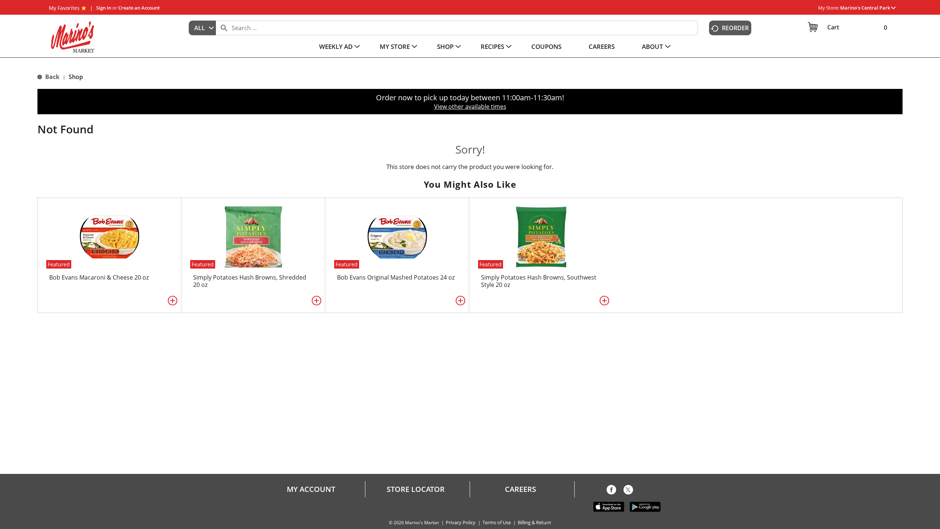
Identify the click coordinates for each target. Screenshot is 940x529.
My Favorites (64, 7)
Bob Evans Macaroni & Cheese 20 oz (99, 277)
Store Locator (416, 489)
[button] (868, 7)
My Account (311, 489)
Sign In (103, 7)
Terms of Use (496, 522)
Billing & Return (534, 522)
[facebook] (611, 491)
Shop (76, 77)
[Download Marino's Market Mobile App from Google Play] (645, 506)
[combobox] (202, 28)
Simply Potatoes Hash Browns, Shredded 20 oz (249, 281)
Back (51, 77)
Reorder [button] (735, 28)
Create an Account (139, 7)
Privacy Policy (461, 522)
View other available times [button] (470, 106)
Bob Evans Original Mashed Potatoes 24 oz (396, 277)
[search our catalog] (224, 28)
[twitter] (628, 491)
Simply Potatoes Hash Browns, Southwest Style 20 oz (538, 281)
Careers (520, 489)
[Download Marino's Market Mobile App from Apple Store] (608, 506)
